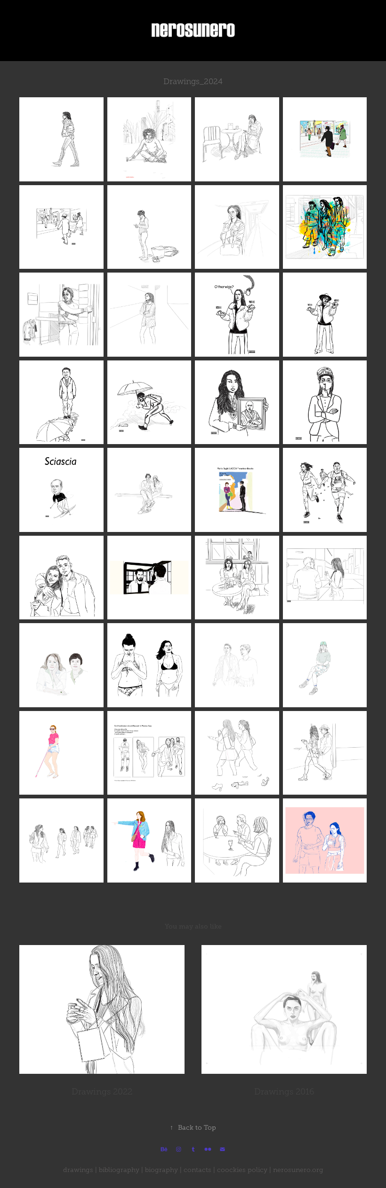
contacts (197, 1169)
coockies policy (242, 1169)
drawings (78, 1169)
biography (161, 1169)
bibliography (119, 1169)
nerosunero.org (298, 1169)
